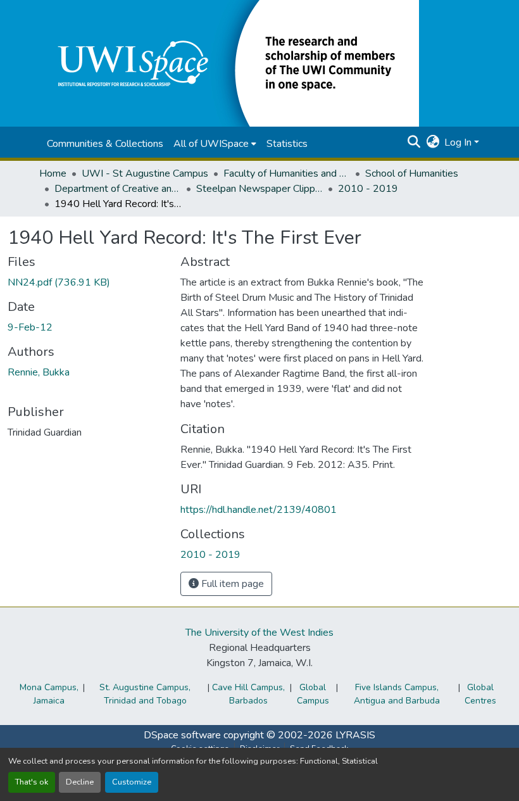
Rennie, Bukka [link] (39, 372)
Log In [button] (459, 142)
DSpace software (182, 735)
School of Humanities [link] (411, 173)
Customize (131, 782)
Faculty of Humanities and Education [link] (286, 173)
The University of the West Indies (259, 633)
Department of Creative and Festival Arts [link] (117, 189)
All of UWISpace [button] (211, 144)
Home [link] (52, 173)
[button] (229, 63)
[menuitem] (214, 143)
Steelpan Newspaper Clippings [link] (259, 189)
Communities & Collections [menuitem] (105, 144)
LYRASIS (355, 735)
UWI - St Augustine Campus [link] (145, 173)
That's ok (31, 782)
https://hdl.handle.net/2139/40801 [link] (258, 510)
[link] (86, 282)
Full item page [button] (231, 584)
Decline (80, 782)
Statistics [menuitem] (287, 144)
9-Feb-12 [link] (30, 327)
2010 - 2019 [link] (368, 189)
